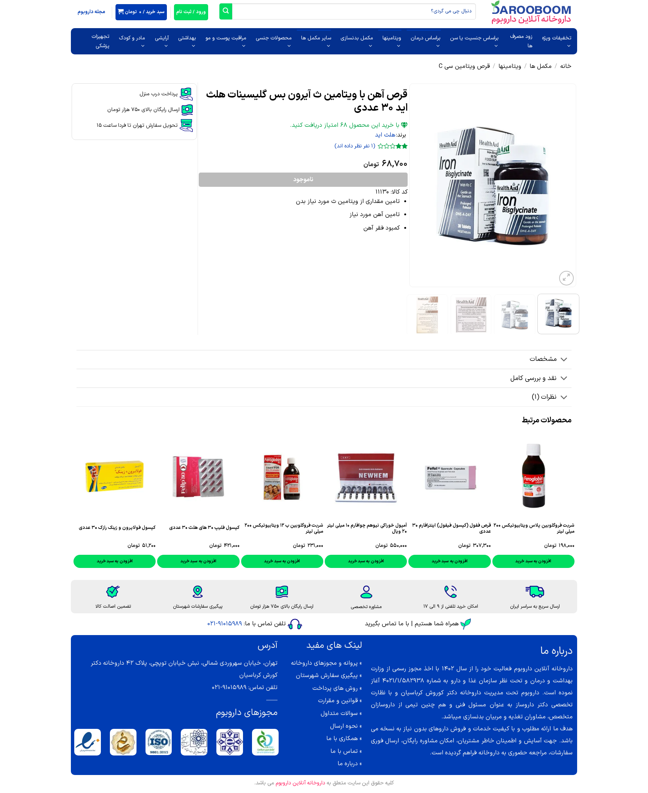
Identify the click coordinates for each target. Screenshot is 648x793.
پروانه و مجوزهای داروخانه (324, 663)
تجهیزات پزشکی (101, 41)
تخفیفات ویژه (557, 38)
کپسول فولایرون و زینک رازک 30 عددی (117, 528)
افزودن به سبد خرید (533, 561)
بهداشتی (187, 38)
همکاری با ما (342, 738)
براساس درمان (426, 38)
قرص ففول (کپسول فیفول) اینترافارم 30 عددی (451, 529)
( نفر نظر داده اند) (354, 146)
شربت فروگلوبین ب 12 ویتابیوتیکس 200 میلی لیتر (283, 529)
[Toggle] (564, 360)
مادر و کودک (132, 38)
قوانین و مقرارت (338, 700)
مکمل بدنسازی (356, 38)
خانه (566, 66)
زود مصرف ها (521, 41)
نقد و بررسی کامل (533, 378)
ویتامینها (391, 38)
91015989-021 (224, 623)
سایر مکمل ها (316, 38)
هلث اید (385, 135)
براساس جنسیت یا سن (474, 38)
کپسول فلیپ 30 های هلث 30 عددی (204, 528)
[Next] (416, 185)
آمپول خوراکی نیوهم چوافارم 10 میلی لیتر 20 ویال (367, 529)
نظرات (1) (544, 397)
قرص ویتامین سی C (464, 66)
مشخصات (543, 359)
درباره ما (348, 763)
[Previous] (563, 185)
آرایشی (161, 38)
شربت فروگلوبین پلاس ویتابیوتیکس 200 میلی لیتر (534, 529)
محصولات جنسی (274, 38)
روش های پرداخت (335, 688)
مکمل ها (541, 66)
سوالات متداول (339, 713)
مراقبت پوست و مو (226, 38)
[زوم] (566, 278)
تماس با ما (344, 751)
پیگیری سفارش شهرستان (327, 675)
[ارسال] (225, 11)
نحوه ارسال (344, 726)
